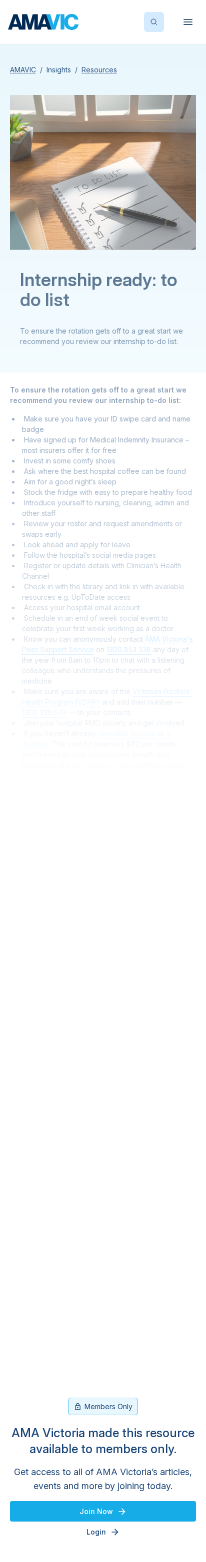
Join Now (96, 1511)
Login (96, 1532)
